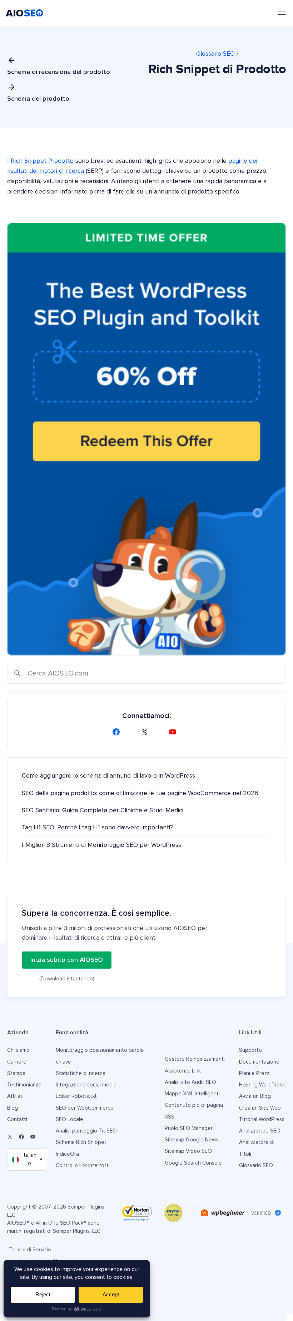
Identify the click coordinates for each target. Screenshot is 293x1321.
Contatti (17, 1119)
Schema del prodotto (38, 99)
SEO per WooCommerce (85, 1108)
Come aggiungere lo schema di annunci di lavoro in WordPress (108, 776)
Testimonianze (24, 1085)
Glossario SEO (256, 1165)
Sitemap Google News (191, 1139)
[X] (146, 731)
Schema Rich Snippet (81, 1142)
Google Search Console (193, 1163)
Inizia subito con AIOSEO (66, 960)
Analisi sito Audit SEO (190, 1082)
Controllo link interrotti (83, 1165)
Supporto (250, 1050)
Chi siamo (18, 1050)
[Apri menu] (281, 13)
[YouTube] (174, 731)
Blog (12, 1108)
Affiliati (15, 1096)
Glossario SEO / (217, 54)
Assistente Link (183, 1071)
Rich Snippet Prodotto (42, 161)
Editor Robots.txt (76, 1096)
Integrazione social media (86, 1085)
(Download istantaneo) (66, 978)
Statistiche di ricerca (80, 1073)
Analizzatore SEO (259, 1131)
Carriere (16, 1062)
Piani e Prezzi (254, 1073)
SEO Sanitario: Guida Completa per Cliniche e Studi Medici (102, 810)
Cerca (17, 673)
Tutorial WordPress (261, 1119)
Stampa (16, 1073)
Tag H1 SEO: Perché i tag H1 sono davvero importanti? (97, 827)
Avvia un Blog (255, 1096)
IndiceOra (67, 1154)
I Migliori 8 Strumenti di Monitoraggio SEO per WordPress (101, 845)
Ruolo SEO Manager (189, 1128)
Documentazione (259, 1062)
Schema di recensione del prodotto (58, 72)
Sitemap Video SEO (188, 1151)
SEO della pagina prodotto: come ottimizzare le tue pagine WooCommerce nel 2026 (140, 793)
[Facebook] (118, 731)
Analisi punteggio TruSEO (86, 1131)
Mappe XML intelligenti (192, 1093)
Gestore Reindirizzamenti (195, 1059)
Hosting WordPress (262, 1085)
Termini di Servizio (30, 1249)
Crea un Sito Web (260, 1108)
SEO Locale (69, 1119)
